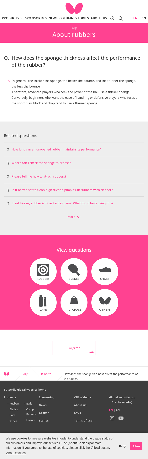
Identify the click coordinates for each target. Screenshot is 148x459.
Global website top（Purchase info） (122, 399)
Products (11, 18)
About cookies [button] (16, 453)
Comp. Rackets (31, 411)
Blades (13, 409)
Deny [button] (122, 446)
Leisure (30, 420)
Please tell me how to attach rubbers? (39, 176)
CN (143, 18)
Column (66, 18)
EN (135, 18)
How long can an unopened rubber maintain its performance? (56, 149)
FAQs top (73, 348)
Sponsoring (36, 18)
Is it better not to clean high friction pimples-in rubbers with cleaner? (62, 190)
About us (99, 18)
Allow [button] (136, 446)
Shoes (13, 421)
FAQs (25, 374)
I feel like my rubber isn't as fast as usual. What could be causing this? (62, 203)
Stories (82, 18)
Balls (29, 403)
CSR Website (82, 397)
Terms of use (83, 420)
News (53, 18)
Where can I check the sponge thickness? (41, 163)
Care (12, 415)
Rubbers (46, 374)
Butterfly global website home (25, 389)
